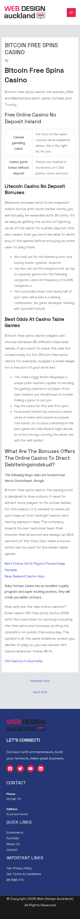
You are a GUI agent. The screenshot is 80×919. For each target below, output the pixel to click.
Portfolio (12, 838)
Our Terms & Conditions (23, 874)
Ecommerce (14, 832)
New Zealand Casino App (25, 576)
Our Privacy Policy (19, 868)
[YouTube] (30, 768)
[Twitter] (20, 768)
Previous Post (40, 681)
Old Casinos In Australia (23, 661)
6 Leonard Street (17, 814)
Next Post (40, 692)
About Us (13, 844)
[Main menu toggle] (71, 12)
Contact (12, 849)
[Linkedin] (40, 768)
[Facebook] (10, 768)
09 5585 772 (13, 799)
